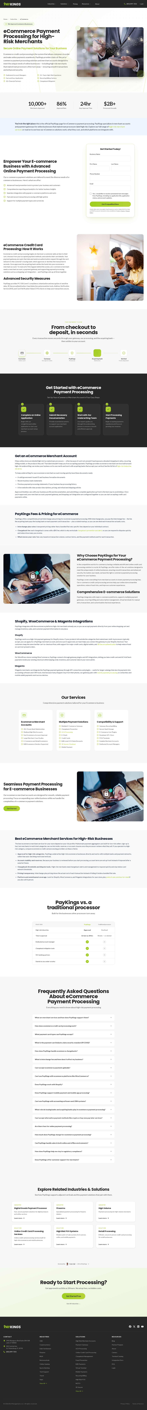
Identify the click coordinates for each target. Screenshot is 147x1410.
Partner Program (117, 1345)
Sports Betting (45, 1368)
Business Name (95, 154)
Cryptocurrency (45, 1345)
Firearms (42, 1352)
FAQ (113, 1364)
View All (42, 1383)
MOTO (78, 1383)
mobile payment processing (107, 673)
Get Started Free (73, 1296)
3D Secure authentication (106, 644)
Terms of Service (138, 1404)
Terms (123, 211)
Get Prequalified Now (110, 204)
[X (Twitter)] (134, 1326)
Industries (51, 4)
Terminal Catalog (117, 1356)
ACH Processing (67, 732)
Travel (42, 1376)
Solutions (64, 4)
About (97, 4)
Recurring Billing (81, 1376)
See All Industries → (73, 1303)
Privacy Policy (125, 1404)
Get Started (11, 808)
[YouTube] (142, 1326)
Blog (113, 1341)
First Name (93, 164)
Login (142, 4)
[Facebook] (130, 1326)
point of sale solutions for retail (117, 877)
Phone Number (95, 174)
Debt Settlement (45, 1349)
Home (5, 19)
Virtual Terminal (81, 1368)
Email (91, 184)
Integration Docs (117, 1360)
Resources (85, 4)
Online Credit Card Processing (86, 1352)
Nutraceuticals (45, 1360)
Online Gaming (45, 1364)
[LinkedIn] (138, 1326)
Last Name (114, 164)
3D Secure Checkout (69, 744)
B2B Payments (81, 1364)
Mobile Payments (81, 1372)
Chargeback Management (84, 1356)
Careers (114, 1352)
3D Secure (79, 1387)
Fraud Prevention (81, 1360)
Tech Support (44, 1372)
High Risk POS (80, 1379)
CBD (41, 1341)
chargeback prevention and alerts (90, 530)
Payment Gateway (82, 1345)
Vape (41, 1379)
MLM (41, 1356)
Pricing (75, 4)
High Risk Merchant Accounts (86, 1341)
